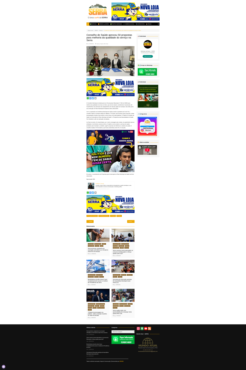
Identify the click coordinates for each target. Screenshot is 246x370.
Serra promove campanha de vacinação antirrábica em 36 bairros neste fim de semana (98, 250)
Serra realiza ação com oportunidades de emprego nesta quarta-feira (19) (122, 312)
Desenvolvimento (125, 243)
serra (120, 215)
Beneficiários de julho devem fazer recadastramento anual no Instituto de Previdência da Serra (98, 281)
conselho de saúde (93, 215)
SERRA (121, 247)
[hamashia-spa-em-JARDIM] (148, 96)
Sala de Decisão (101, 307)
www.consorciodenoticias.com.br (102, 188)
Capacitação (115, 303)
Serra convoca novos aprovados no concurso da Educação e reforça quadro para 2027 (123, 252)
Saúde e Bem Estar (104, 43)
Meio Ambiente (97, 243)
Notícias (98, 43)
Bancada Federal (91, 303)
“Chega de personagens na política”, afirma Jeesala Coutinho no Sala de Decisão (97, 314)
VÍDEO (89, 309)
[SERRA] (148, 48)
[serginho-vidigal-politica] (110, 151)
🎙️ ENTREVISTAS (140, 24)
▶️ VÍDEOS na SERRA (103, 24)
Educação (115, 245)
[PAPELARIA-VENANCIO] (135, 11)
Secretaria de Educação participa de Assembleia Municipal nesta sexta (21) (122, 281)
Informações (90, 243)
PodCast (102, 305)
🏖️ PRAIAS (148, 24)
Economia (130, 303)
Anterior (90, 221)
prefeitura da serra (104, 215)
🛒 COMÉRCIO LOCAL (128, 24)
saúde (113, 215)
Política (89, 307)
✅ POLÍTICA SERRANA (116, 24)
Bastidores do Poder (100, 303)
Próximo (130, 221)
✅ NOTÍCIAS (93, 24)
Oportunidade (90, 245)
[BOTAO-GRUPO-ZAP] (123, 339)
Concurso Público (116, 243)
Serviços (97, 245)
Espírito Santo (99, 274)
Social (101, 245)
